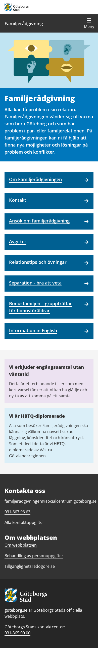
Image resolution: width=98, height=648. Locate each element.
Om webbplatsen (21, 545)
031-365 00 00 (17, 633)
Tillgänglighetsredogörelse (30, 566)
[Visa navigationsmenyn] (89, 23)
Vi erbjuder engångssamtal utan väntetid (46, 370)
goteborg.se (16, 610)
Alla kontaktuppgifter (24, 522)
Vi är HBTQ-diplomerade (37, 416)
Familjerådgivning (24, 23)
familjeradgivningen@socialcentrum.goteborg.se (50, 501)
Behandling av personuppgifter (34, 555)
